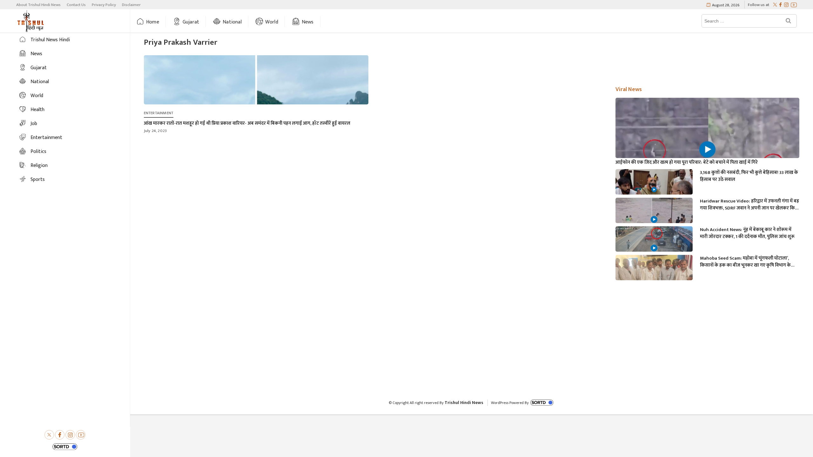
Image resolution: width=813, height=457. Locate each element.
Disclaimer (131, 5)
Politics (38, 151)
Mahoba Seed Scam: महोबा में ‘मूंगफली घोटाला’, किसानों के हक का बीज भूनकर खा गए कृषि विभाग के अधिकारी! (745, 262)
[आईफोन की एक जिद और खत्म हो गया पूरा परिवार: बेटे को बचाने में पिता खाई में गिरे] (707, 149)
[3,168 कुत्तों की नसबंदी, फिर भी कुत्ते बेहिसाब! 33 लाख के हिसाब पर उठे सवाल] (654, 191)
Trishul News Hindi (50, 40)
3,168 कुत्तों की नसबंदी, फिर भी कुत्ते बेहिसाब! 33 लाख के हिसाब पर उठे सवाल (749, 176)
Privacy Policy (104, 5)
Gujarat (191, 22)
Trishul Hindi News (464, 402)
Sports (37, 179)
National (232, 22)
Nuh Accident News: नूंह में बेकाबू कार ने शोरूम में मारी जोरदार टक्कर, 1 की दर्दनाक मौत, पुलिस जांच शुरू (747, 233)
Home (152, 22)
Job (33, 123)
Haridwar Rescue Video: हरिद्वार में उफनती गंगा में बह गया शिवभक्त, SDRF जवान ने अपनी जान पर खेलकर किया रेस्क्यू (749, 205)
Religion (39, 165)
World (271, 22)
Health (37, 109)
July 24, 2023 (155, 130)
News (308, 22)
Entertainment (46, 137)
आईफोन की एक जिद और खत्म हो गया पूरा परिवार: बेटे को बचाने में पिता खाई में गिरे (686, 162)
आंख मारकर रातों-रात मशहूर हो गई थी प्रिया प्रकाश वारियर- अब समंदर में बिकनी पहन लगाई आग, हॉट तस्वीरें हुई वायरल (247, 123)
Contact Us (76, 5)
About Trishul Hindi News (38, 5)
